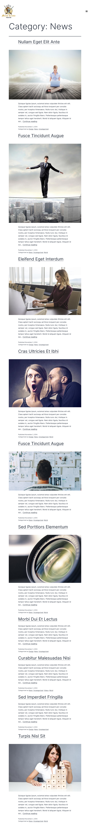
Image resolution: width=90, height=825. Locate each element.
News (36, 129)
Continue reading (30, 121)
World (46, 252)
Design (31, 129)
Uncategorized (44, 129)
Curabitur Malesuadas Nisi (44, 658)
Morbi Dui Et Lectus (37, 619)
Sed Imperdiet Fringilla (40, 697)
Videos (46, 690)
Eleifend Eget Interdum (40, 259)
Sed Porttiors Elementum (43, 526)
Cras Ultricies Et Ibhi (38, 351)
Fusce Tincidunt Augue (41, 135)
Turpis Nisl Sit (31, 736)
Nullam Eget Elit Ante (39, 41)
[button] (86, 11)
